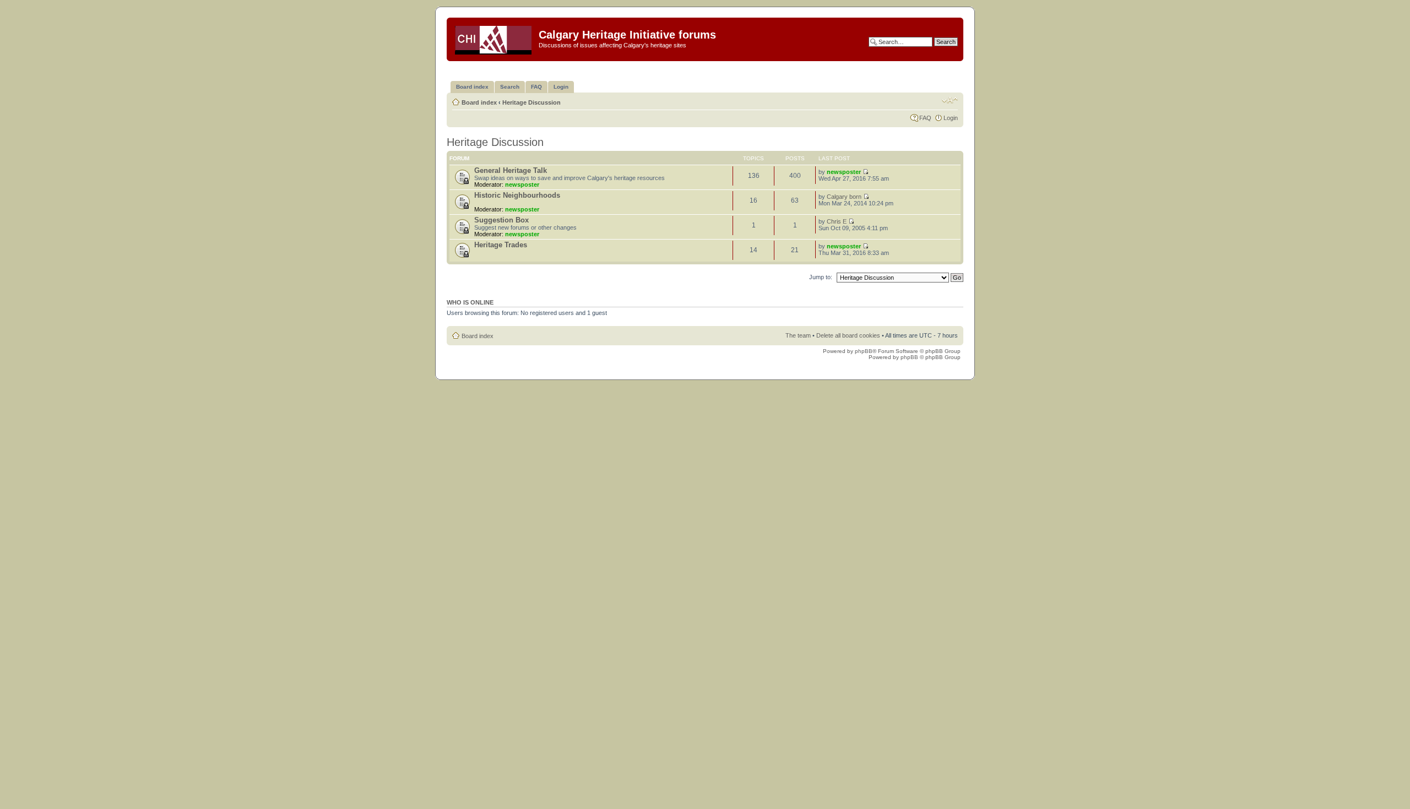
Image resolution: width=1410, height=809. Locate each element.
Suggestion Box (501, 220)
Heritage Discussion (531, 102)
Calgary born (844, 196)
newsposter (522, 184)
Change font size (950, 100)
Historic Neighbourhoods (517, 195)
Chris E (837, 221)
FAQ (925, 118)
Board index (479, 102)
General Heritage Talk (510, 170)
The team (798, 335)
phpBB (863, 351)
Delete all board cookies (848, 335)
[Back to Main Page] (494, 38)
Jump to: (820, 277)
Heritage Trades (500, 245)
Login (950, 118)
